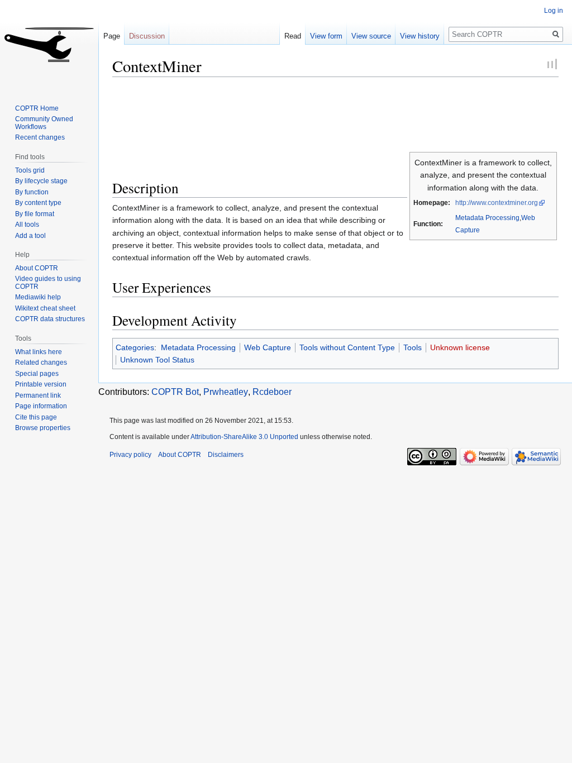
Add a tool (30, 236)
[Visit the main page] (49, 44)
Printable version (40, 384)
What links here (38, 352)
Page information (41, 406)
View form (326, 36)
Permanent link (38, 395)
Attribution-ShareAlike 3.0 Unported (244, 437)
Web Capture (267, 347)
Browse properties (42, 428)
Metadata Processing (487, 217)
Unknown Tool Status (157, 359)
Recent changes (40, 137)
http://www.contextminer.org (496, 202)
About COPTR (36, 268)
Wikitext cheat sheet (45, 308)
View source (371, 36)
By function (32, 192)
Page (111, 36)
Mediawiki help (38, 297)
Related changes (41, 362)
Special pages (37, 374)
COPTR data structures (50, 319)
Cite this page (36, 417)
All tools (27, 224)
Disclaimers (226, 455)
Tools (412, 347)
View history (420, 36)
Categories (135, 347)
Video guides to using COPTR (48, 282)
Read (292, 36)
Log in (553, 11)
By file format (34, 214)
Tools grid (30, 170)
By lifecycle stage (41, 181)
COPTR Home (37, 108)
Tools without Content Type (347, 347)
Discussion (147, 36)
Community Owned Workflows (44, 123)
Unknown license (460, 347)
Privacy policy (130, 455)
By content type (38, 203)
